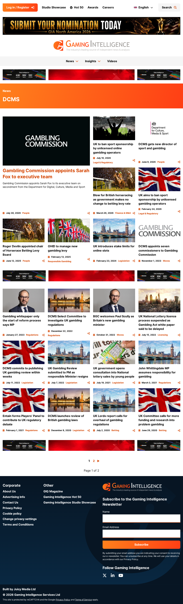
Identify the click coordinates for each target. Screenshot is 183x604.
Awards (93, 7)
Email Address (111, 527)
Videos (112, 61)
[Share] (88, 213)
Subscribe (141, 544)
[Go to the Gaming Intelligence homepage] (91, 45)
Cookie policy (12, 513)
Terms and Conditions (18, 524)
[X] (105, 575)
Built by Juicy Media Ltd (19, 589)
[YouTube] (120, 575)
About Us (9, 491)
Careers (108, 7)
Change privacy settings (20, 519)
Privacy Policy (12, 508)
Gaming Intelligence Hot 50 (62, 497)
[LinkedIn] (112, 575)
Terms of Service (83, 599)
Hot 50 (78, 7)
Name (106, 511)
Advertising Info (14, 497)
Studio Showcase (54, 7)
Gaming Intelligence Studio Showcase (69, 502)
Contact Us (10, 502)
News (7, 91)
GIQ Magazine (53, 491)
